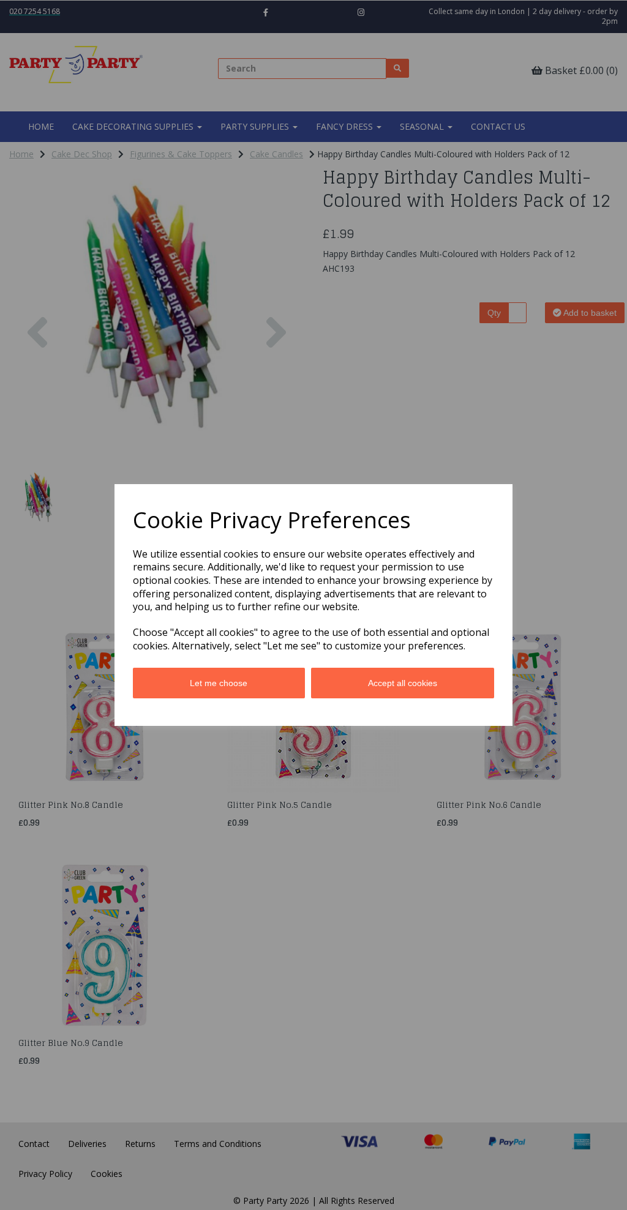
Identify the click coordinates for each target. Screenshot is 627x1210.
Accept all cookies (402, 683)
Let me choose (218, 683)
